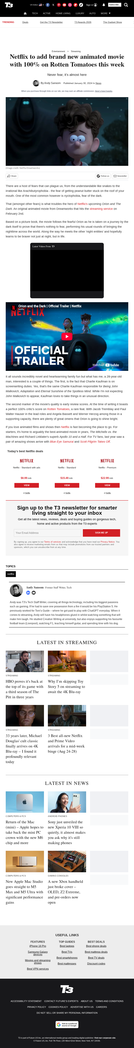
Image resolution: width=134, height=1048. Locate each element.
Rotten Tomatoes (58, 409)
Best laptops (67, 946)
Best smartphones (67, 957)
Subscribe (114, 5)
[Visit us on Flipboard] (75, 5)
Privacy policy (36, 1007)
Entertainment (58, 51)
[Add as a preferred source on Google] (67, 1024)
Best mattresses (67, 963)
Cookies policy (58, 1007)
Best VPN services (38, 968)
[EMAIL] (34, 593)
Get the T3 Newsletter (51, 22)
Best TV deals (96, 957)
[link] (26, 461)
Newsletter (122, 176)
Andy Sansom (52, 83)
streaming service (101, 208)
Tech (35, 13)
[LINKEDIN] (29, 593)
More (104, 13)
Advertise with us (81, 1007)
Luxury (80, 13)
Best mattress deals (96, 952)
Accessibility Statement (26, 1001)
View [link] (26, 485)
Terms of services (53, 542)
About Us (86, 1001)
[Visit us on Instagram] (70, 5)
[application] (67, 270)
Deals (25, 22)
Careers (101, 1007)
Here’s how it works (103, 91)
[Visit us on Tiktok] (81, 5)
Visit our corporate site (105, 1038)
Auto (92, 13)
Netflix (65, 427)
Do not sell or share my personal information (67, 1013)
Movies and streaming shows (37, 961)
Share (14, 176)
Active (46, 13)
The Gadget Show (112, 22)
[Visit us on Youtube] (64, 5)
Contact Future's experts (61, 1001)
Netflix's (82, 204)
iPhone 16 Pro (37, 946)
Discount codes (96, 963)
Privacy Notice (108, 542)
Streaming (76, 51)
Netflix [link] (27, 493)
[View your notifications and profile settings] (103, 5)
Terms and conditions (109, 1001)
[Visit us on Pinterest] (59, 5)
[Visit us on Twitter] (53, 5)
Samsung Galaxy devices (38, 953)
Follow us (105, 176)
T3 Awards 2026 (83, 22)
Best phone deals (96, 946)
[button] (26, 475)
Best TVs (67, 952)
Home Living (63, 13)
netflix (10, 574)
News (98, 83)
